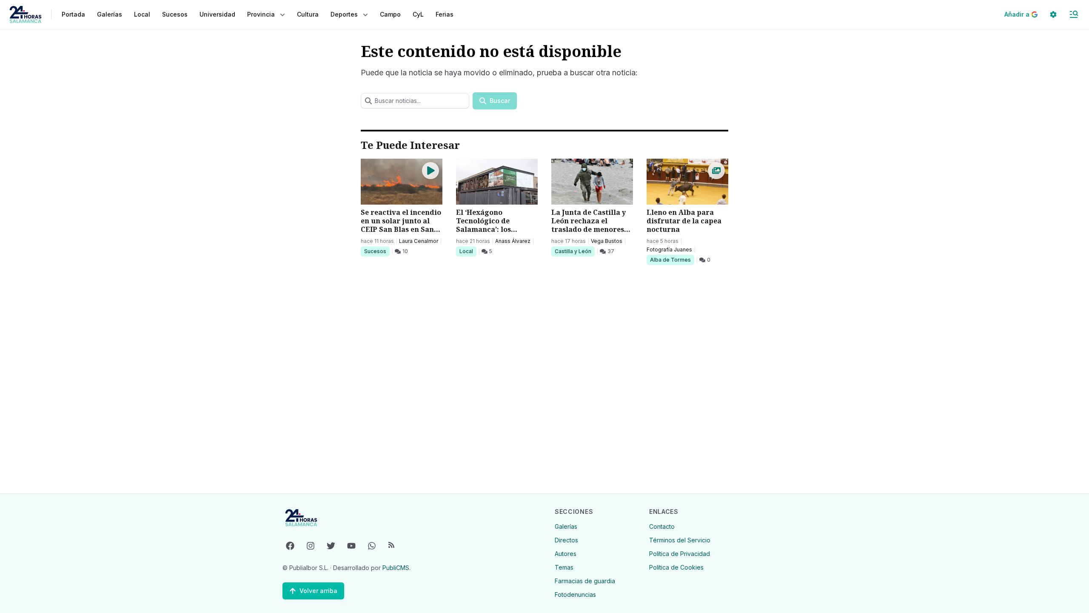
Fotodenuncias (575, 594)
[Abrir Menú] (1073, 14)
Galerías (109, 14)
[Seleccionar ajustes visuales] (1053, 14)
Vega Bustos (606, 241)
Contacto (662, 526)
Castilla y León (572, 251)
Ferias (444, 14)
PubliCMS (395, 567)
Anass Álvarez (512, 241)
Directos (566, 540)
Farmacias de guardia (585, 580)
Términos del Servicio (679, 540)
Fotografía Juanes (669, 249)
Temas (564, 567)
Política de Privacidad (679, 553)
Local (467, 251)
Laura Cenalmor (418, 241)
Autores (565, 553)
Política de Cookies (676, 567)
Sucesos (377, 251)
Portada (73, 14)
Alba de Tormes (670, 259)
